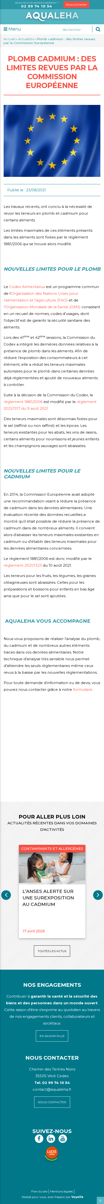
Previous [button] (6, 895)
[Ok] (98, 29)
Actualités (26, 39)
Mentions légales (61, 1191)
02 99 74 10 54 (36, 6)
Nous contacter (76, 4)
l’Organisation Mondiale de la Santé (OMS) (42, 307)
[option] (52, 891)
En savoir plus (52, 1036)
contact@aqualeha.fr (52, 1089)
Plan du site (39, 1191)
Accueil (9, 39)
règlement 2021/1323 (23, 565)
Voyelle (77, 1197)
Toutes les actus (52, 951)
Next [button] (98, 895)
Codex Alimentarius (27, 286)
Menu (14, 29)
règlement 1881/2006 (23, 401)
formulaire (82, 689)
